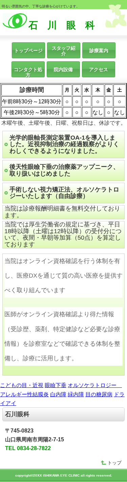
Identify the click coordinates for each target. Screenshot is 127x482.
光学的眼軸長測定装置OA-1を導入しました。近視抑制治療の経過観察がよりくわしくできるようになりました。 (64, 144)
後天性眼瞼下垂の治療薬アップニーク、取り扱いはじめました (64, 170)
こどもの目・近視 (21, 385)
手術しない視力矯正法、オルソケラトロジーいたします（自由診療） (64, 193)
